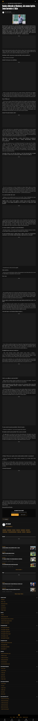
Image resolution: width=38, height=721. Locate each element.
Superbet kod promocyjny (5, 698)
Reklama (20, 717)
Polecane (3, 582)
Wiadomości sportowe (3, 597)
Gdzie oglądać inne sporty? (4, 640)
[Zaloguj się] (35, 1)
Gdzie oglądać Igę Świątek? (5, 646)
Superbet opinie (3, 670)
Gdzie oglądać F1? (4, 648)
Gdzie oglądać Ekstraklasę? (5, 627)
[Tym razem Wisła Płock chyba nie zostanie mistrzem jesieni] (19, 565)
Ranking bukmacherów (4, 659)
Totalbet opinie (3, 687)
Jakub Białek (3, 591)
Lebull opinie (3, 674)
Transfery (2, 614)
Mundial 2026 (4, 588)
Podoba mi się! (15, 514)
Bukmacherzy (2, 651)
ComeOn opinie (3, 683)
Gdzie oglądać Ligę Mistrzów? (5, 631)
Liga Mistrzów (3, 605)
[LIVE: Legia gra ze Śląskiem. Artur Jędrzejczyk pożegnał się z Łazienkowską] (19, 559)
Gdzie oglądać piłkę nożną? (4, 625)
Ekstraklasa (3, 546)
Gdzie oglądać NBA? (4, 644)
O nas (11, 717)
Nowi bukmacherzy (4, 661)
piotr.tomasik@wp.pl (9, 526)
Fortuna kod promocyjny (4, 700)
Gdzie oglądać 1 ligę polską (5, 629)
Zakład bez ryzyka (4, 655)
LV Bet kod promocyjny (4, 702)
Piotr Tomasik (8, 524)
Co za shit (23, 514)
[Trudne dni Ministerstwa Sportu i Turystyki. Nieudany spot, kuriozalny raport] (19, 584)
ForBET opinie (3, 689)
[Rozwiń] (36, 597)
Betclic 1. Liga (3, 601)
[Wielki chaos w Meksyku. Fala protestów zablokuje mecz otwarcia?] (19, 590)
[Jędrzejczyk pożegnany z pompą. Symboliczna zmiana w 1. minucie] (19, 548)
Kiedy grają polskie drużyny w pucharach (7, 618)
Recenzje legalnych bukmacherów (5, 666)
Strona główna (3, 3)
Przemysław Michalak (4, 555)
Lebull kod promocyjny (4, 704)
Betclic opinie (3, 676)
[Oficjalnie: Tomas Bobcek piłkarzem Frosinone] (19, 554)
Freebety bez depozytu (4, 657)
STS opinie (2, 685)
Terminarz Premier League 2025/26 (6, 620)
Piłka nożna (2, 612)
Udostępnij (6, 519)
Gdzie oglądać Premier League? (6, 633)
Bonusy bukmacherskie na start (5, 653)
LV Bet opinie (3, 672)
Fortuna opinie (3, 668)
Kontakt (17, 717)
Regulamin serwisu (25, 717)
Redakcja (14, 717)
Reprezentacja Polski (4, 603)
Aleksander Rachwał (4, 566)
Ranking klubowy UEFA (4, 616)
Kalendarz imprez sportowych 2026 (6, 642)
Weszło (6, 3)
